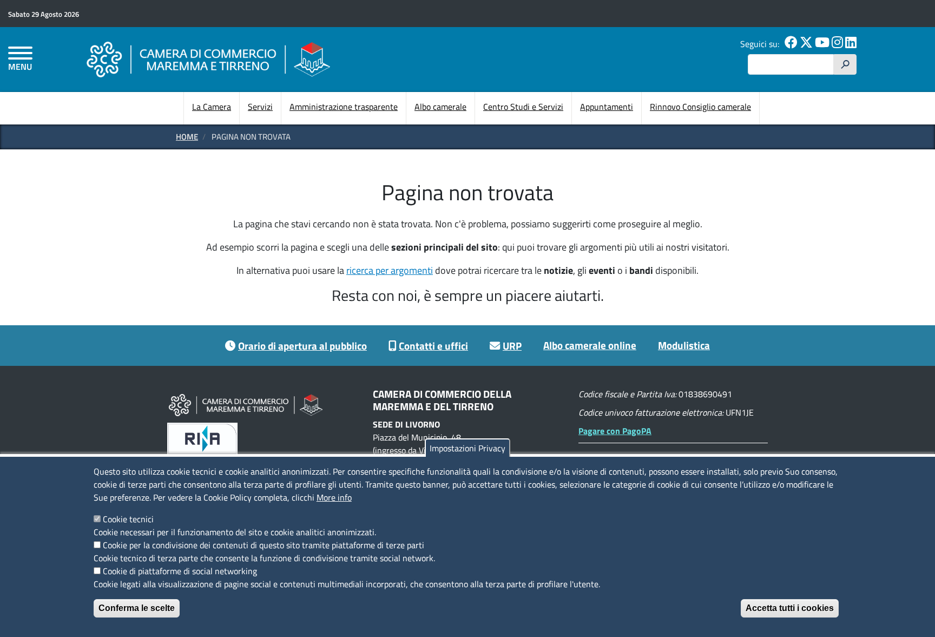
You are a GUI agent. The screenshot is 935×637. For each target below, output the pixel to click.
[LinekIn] (851, 43)
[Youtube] (822, 43)
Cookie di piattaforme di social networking (180, 570)
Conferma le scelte (136, 608)
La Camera (211, 106)
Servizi (260, 106)
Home (187, 136)
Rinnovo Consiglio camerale (700, 106)
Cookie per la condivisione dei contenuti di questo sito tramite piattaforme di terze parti (263, 545)
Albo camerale (440, 106)
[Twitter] (806, 43)
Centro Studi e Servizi (523, 106)
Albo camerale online (589, 345)
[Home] (208, 59)
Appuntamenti (606, 106)
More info (334, 497)
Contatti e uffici (433, 345)
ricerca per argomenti (389, 270)
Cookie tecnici (128, 519)
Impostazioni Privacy (467, 448)
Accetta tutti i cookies (790, 608)
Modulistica (684, 345)
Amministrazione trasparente (343, 106)
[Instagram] (837, 43)
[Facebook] (791, 43)
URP (512, 345)
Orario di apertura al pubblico (302, 345)
